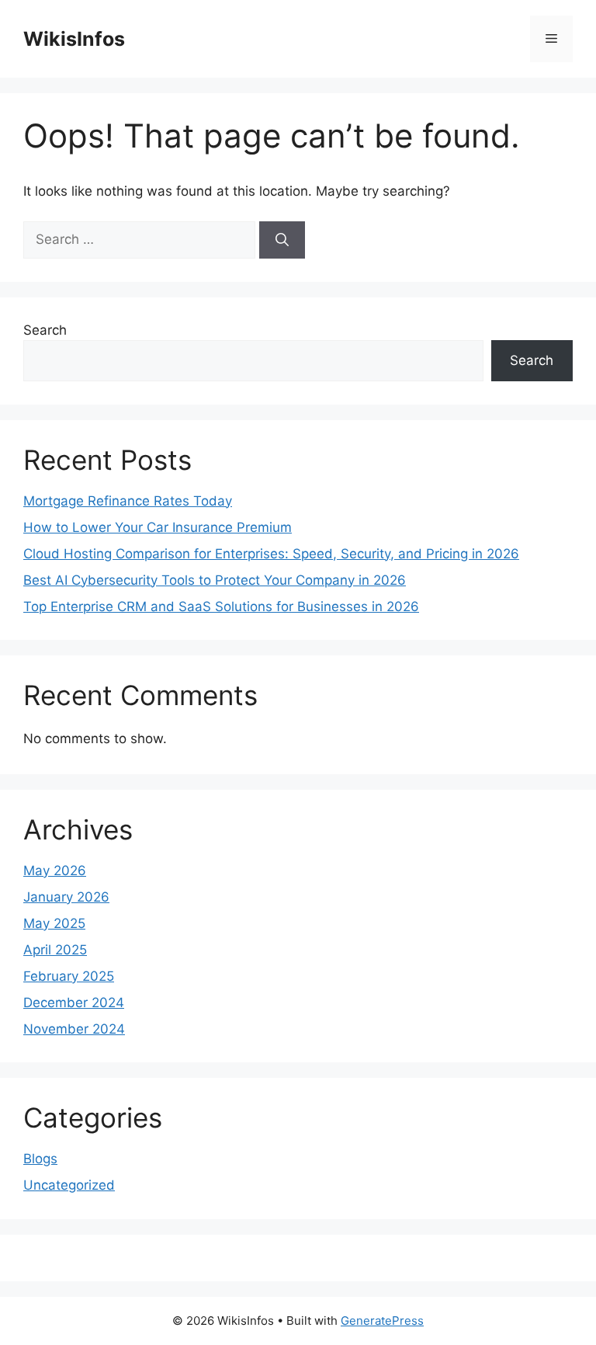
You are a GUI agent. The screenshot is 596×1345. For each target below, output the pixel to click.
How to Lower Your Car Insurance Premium (157, 527)
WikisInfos (74, 38)
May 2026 (54, 870)
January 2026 (66, 897)
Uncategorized (69, 1185)
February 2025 (68, 976)
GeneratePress (382, 1320)
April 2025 (55, 949)
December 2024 (73, 1002)
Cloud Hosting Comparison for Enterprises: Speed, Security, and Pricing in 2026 (271, 553)
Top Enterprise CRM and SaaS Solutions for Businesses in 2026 (221, 606)
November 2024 (74, 1029)
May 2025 (54, 923)
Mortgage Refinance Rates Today (127, 501)
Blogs (40, 1158)
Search (45, 330)
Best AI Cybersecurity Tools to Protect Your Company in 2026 (214, 580)
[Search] (282, 240)
